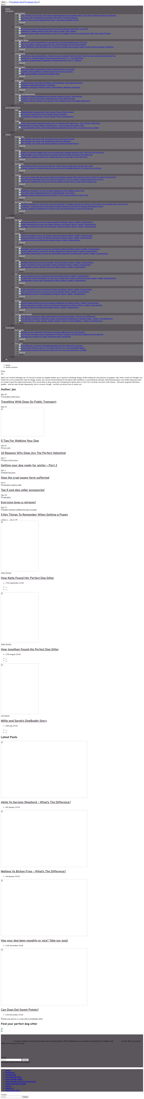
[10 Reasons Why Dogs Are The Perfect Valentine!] (5, 448)
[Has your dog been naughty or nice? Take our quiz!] (44, 935)
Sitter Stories (6, 573)
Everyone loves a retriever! (18, 502)
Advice (8, 1086)
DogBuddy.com (7, 1041)
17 (13, 519)
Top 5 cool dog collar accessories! (22, 490)
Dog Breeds (10, 1075)
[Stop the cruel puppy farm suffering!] (8, 472)
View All (22, 146)
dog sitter (117, 1041)
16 (11, 519)
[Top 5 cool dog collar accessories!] (11, 485)
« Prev (3, 519)
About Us (9, 1088)
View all (22, 22)
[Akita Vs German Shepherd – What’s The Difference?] (44, 797)
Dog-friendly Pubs (13, 1077)
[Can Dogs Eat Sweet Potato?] (44, 1004)
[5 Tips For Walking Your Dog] (22, 435)
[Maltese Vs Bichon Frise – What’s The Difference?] (44, 866)
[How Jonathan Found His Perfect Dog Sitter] (20, 642)
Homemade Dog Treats (15, 1084)
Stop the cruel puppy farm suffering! (25, 477)
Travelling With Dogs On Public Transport (28, 401)
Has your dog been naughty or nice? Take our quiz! (34, 940)
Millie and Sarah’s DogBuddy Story (24, 720)
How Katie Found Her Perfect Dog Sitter (27, 578)
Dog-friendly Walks (14, 1079)
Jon (2, 373)
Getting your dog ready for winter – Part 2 (29, 465)
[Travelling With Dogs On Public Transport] (10, 396)
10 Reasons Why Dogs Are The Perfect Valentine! (33, 453)
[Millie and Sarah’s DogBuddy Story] (20, 713)
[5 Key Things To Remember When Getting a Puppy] (19, 509)
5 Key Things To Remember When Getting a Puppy (34, 514)
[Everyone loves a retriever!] (6, 497)
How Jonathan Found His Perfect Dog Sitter (30, 649)
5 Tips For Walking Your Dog (20, 440)
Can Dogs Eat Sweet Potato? (20, 1009)
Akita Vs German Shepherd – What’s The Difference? (36, 802)
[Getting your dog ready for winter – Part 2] (9, 460)
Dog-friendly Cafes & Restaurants (20, 1081)
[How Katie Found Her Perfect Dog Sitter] (20, 570)
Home (7, 365)
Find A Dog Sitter (13, 1090)
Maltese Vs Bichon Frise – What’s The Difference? (33, 871)
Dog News (5, 716)
